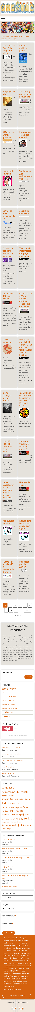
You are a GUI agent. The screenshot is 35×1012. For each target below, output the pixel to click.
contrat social (8, 795)
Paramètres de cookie (17, 996)
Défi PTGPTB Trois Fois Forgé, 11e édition (17, 857)
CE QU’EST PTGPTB (9, 689)
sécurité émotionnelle (15, 822)
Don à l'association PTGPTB (7, 733)
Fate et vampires (8, 767)
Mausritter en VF (8, 773)
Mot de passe (7, 924)
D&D (5, 803)
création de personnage (12, 798)
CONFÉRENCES (7, 712)
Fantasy (5, 811)
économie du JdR (12, 825)
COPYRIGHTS (6, 716)
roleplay (19, 818)
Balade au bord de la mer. (11, 747)
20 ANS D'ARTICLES (9, 705)
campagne (8, 787)
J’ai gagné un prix (8, 866)
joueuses (6, 814)
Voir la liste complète (9, 886)
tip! (7, 729)
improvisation (17, 810)
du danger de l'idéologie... (11, 754)
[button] (3, 28)
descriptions (14, 804)
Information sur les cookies (12, 989)
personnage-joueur (20, 814)
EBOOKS (5, 693)
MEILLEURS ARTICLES (9, 708)
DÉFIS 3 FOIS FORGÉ (9, 697)
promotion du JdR (8, 819)
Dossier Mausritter (9, 839)
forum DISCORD (8, 701)
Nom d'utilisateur (8, 916)
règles (28, 818)
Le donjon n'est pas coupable (12, 760)
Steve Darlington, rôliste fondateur (14, 848)
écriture (27, 825)
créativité (27, 799)
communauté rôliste (15, 792)
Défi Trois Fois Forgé (10, 807)
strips (4, 822)
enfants (24, 807)
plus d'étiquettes (8, 828)
